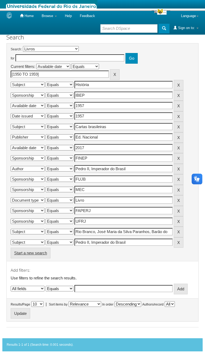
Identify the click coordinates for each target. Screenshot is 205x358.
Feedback (87, 16)
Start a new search (30, 253)
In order (107, 304)
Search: (16, 49)
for (12, 58)
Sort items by (58, 304)
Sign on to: (186, 28)
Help (68, 16)
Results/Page (20, 304)
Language (188, 16)
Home (28, 16)
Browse (48, 16)
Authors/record (153, 304)
